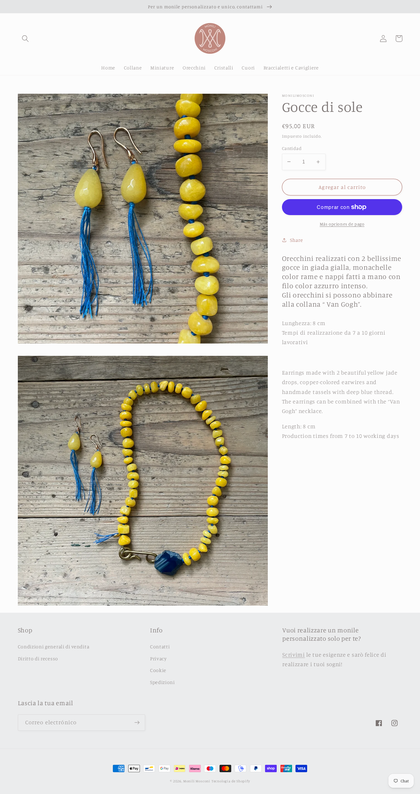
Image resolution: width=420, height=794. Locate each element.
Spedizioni (162, 682)
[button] (26, 38)
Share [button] (296, 240)
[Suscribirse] (137, 722)
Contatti (160, 646)
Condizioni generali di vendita (53, 646)
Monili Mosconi (196, 781)
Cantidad (292, 148)
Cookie (158, 670)
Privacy (158, 658)
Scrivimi (293, 654)
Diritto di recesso (38, 658)
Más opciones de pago (342, 223)
